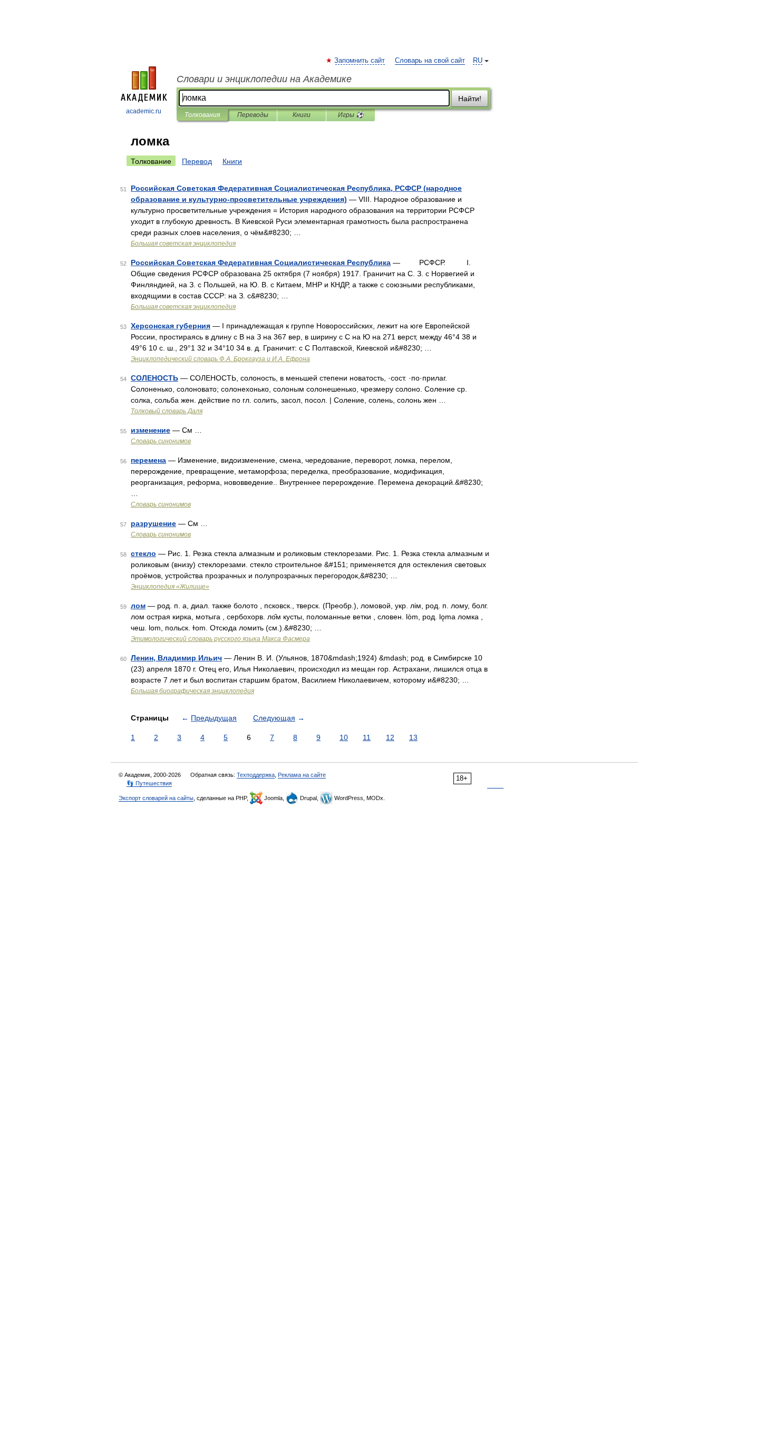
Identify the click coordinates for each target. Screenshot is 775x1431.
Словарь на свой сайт (430, 60)
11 (367, 737)
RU (477, 60)
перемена (148, 460)
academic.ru (143, 111)
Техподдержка (256, 775)
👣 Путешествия (149, 783)
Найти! (469, 98)
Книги (302, 115)
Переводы (252, 115)
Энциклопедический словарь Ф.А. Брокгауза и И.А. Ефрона (220, 359)
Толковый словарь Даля (166, 411)
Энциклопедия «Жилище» (170, 586)
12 (390, 737)
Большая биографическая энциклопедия (192, 691)
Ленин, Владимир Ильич (176, 658)
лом (138, 605)
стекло (143, 553)
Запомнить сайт (360, 60)
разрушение (153, 523)
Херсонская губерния (170, 326)
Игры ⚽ (351, 115)
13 (413, 737)
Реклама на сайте (302, 775)
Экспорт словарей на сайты (156, 798)
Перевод (197, 161)
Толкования (202, 115)
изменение (150, 430)
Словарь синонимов (161, 441)
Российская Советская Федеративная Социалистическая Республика (261, 262)
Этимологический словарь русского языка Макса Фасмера (220, 639)
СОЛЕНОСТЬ (154, 378)
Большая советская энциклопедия (183, 243)
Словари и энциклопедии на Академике (264, 79)
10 (344, 737)
